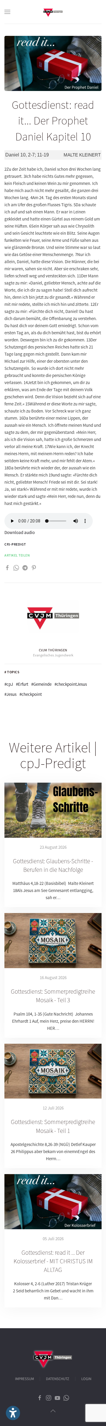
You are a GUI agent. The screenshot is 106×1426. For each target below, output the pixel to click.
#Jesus (10, 694)
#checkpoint (30, 694)
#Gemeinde (41, 684)
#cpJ (8, 684)
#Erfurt (22, 684)
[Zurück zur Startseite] (53, 12)
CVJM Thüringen (53, 650)
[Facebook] (7, 567)
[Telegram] (25, 567)
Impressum (24, 1379)
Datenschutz (57, 1379)
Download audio (19, 532)
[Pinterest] (34, 567)
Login (86, 1379)
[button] (7, 12)
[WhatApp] (16, 567)
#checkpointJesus (70, 684)
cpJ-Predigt (15, 544)
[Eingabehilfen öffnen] (13, 1413)
